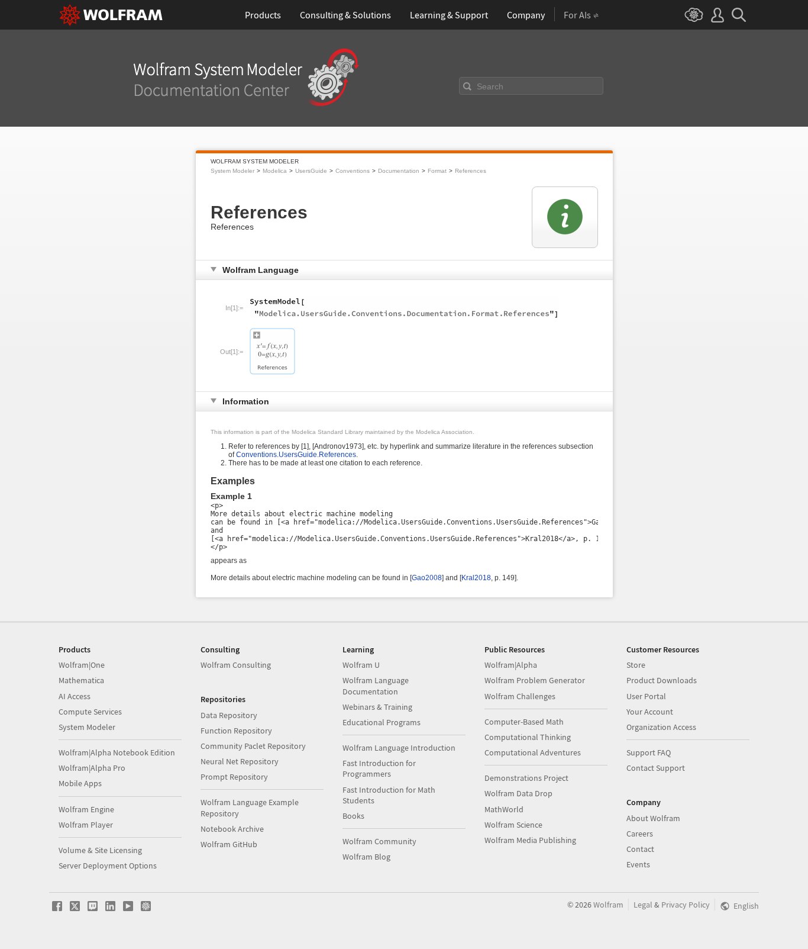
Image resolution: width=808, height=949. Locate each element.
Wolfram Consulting (236, 665)
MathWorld (503, 809)
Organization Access (661, 727)
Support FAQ (648, 752)
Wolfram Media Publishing (530, 840)
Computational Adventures (532, 752)
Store (635, 665)
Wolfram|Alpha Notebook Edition (117, 752)
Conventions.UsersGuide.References (296, 455)
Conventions (352, 171)
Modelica (275, 171)
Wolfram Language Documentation (375, 685)
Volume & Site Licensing (100, 850)
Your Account (649, 711)
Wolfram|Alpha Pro (92, 768)
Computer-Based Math (524, 721)
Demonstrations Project (526, 778)
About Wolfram (653, 818)
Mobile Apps (80, 783)
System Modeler (232, 171)
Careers (639, 833)
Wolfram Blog (366, 856)
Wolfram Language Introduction (398, 747)
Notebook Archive (232, 828)
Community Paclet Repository (253, 746)
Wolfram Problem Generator (534, 680)
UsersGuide (311, 171)
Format (437, 171)
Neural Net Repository (240, 761)
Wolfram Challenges (519, 696)
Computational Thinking (527, 737)
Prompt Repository (234, 776)
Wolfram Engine (86, 809)
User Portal (646, 696)
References (470, 171)
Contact (640, 849)
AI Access (75, 696)
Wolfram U (361, 665)
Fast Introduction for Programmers (379, 768)
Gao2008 (427, 578)
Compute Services (90, 711)
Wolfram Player (86, 824)
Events (638, 864)
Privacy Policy (685, 904)
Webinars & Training (377, 707)
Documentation (398, 171)
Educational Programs (381, 722)
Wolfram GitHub (229, 844)
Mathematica (81, 680)
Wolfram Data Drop (518, 793)
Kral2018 (476, 578)
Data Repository (229, 715)
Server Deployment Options (108, 865)
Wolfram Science (513, 824)
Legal (643, 904)
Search (490, 86)
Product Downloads (661, 680)
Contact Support (655, 768)
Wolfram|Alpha (510, 665)
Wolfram (608, 904)
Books (353, 815)
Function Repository (236, 730)
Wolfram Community (379, 841)
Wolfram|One (82, 665)
